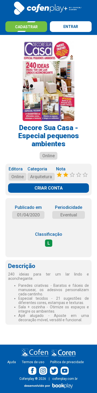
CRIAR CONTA (48, 188)
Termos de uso (33, 362)
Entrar (70, 26)
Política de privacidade (67, 362)
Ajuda (11, 362)
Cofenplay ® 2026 (32, 379)
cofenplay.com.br (65, 379)
